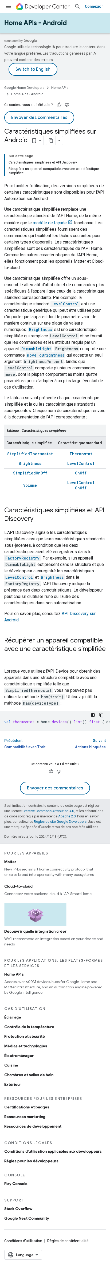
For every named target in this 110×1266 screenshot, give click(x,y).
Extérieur (12, 1084)
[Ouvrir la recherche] (77, 6)
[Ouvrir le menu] (8, 6)
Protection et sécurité (24, 1036)
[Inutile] (67, 105)
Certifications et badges (26, 1107)
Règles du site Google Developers (60, 822)
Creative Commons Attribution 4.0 (48, 811)
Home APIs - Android (35, 23)
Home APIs (59, 88)
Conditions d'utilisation (23, 1241)
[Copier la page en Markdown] (51, 140)
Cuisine (11, 1065)
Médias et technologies (25, 1046)
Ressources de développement (32, 1126)
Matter (10, 861)
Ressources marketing (24, 1116)
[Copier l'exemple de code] (101, 715)
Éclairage (12, 1017)
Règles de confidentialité (68, 1241)
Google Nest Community (26, 1218)
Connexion (94, 6)
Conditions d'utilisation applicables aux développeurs (53, 1151)
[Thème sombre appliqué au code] (93, 715)
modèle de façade (50, 222)
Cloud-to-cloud (18, 886)
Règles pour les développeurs (31, 1161)
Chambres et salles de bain (28, 1074)
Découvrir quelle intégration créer (35, 931)
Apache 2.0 (67, 816)
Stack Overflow (18, 1208)
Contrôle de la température (29, 1026)
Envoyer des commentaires (39, 117)
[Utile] (59, 105)
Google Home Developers (24, 88)
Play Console (16, 1183)
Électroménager (19, 1055)
